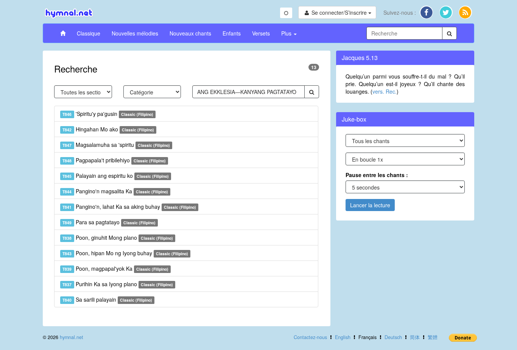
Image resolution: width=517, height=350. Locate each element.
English (342, 337)
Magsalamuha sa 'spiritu (116, 144)
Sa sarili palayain (107, 299)
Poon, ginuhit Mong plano (117, 237)
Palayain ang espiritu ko (115, 175)
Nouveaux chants (190, 33)
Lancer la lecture (370, 205)
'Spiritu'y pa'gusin (107, 113)
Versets (261, 33)
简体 (415, 337)
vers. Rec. (384, 91)
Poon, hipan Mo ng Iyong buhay (125, 253)
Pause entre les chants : (377, 175)
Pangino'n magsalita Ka (115, 191)
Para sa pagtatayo (109, 222)
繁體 (433, 337)
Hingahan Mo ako (108, 129)
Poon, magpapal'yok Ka (115, 268)
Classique (88, 33)
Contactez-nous (310, 337)
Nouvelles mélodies (135, 33)
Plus (287, 33)
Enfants (232, 33)
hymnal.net (71, 337)
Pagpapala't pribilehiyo (114, 160)
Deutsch (393, 337)
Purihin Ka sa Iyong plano (117, 284)
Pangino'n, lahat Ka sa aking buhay (129, 206)
